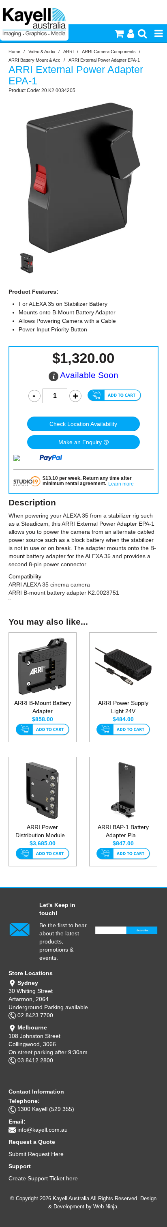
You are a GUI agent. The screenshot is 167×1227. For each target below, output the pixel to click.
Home (14, 51)
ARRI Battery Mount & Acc (34, 60)
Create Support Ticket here (43, 1178)
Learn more (121, 484)
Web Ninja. (106, 1206)
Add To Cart (42, 730)
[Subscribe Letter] (19, 929)
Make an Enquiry (80, 442)
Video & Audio (41, 51)
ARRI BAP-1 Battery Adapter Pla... (123, 831)
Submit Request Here (36, 1154)
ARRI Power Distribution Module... (42, 831)
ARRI (68, 51)
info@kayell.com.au (42, 1129)
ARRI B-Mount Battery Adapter (42, 707)
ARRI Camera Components (109, 51)
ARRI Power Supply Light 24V (123, 707)
